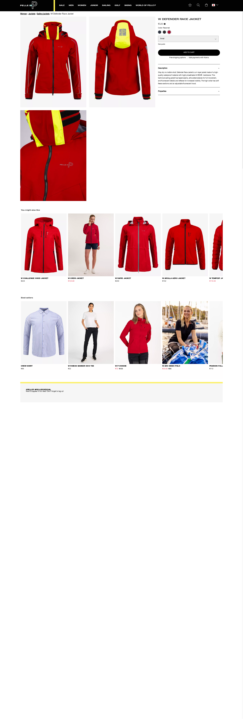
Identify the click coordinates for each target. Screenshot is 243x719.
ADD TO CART (189, 52)
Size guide (161, 44)
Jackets (31, 14)
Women (23, 14)
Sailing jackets (43, 14)
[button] (190, 5)
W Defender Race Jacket (62, 14)
